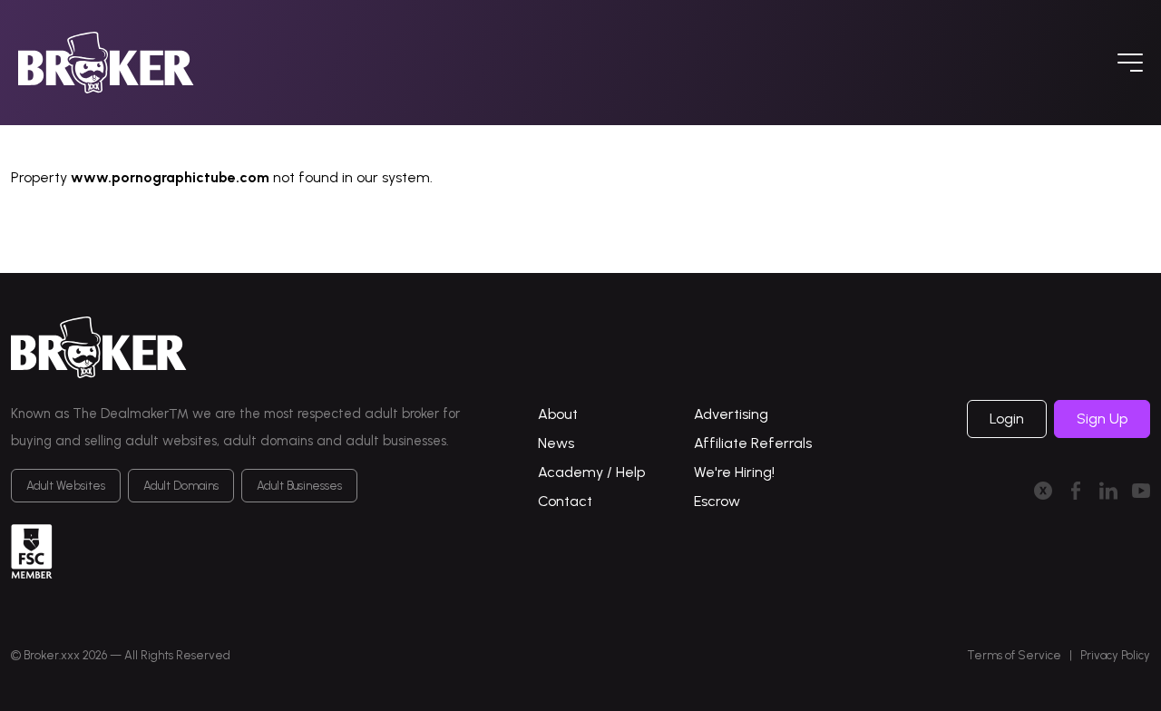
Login (1007, 418)
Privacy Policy (1115, 655)
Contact (565, 501)
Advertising (731, 414)
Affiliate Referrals (753, 443)
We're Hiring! (734, 472)
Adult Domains (181, 485)
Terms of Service (1014, 655)
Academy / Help (591, 472)
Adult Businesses (299, 485)
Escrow (717, 501)
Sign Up (1102, 418)
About (558, 414)
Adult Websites (65, 485)
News (556, 443)
